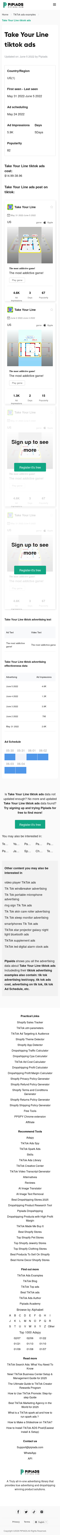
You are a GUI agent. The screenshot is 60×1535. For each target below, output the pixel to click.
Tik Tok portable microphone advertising (23, 896)
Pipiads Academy (30, 1303)
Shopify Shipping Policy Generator (30, 1105)
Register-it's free (30, 467)
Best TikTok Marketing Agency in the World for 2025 (30, 1405)
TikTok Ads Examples (30, 1275)
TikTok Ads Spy (30, 1143)
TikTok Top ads (30, 1287)
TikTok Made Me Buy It (30, 1226)
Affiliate (30, 1122)
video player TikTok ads (20, 882)
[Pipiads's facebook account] (18, 1511)
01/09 (17, 1349)
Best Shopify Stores (30, 1232)
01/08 (30, 1349)
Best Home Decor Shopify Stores (30, 1260)
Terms (27, 1522)
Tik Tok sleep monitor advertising (26, 917)
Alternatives (30, 1177)
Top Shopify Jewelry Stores (30, 1243)
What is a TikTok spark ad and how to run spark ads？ (30, 1414)
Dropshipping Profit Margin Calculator (30, 1073)
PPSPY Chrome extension (30, 1116)
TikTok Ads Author (30, 1298)
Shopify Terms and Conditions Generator (30, 1092)
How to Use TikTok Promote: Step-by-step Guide (30, 1395)
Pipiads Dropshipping (30, 1211)
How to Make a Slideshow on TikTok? (30, 1422)
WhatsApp (30, 1453)
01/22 (43, 1338)
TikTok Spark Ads (30, 1149)
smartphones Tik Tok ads (21, 923)
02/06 (30, 1338)
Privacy (16, 1522)
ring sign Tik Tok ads (18, 905)
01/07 (43, 1349)
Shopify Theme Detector (30, 1039)
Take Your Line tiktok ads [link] (16, 20)
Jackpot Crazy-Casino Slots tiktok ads (18, 851)
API (30, 1458)
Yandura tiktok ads (18, 844)
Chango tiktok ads (41, 851)
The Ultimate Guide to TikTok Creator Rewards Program (30, 1386)
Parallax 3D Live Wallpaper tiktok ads (30, 844)
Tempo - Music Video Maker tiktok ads (7, 844)
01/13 (30, 1343)
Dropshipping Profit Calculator (30, 1067)
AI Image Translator (30, 1188)
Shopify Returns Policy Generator (30, 1099)
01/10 (43, 1343)
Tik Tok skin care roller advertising (27, 911)
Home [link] (5, 14)
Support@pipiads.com (30, 1447)
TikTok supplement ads (19, 940)
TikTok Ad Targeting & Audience (30, 1033)
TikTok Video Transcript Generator (30, 1171)
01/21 (17, 1343)
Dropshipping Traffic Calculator (30, 1050)
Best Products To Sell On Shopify (30, 1254)
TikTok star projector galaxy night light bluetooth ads (26, 931)
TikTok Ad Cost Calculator (30, 1062)
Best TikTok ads (30, 1292)
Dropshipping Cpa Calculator (30, 1056)
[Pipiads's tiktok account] (33, 1511)
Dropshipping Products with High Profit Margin (30, 1218)
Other (50, 1326)
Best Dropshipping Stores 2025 (30, 1199)
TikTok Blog (30, 1281)
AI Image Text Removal (30, 1194)
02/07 (17, 1338)
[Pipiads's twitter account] (26, 1511)
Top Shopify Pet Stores (30, 1237)
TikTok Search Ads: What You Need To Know (30, 1366)
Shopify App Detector (30, 1045)
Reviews (30, 1183)
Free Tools (30, 1111)
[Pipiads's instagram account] (41, 1511)
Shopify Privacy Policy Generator (30, 1079)
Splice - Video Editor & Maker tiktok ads (30, 851)
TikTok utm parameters (30, 1028)
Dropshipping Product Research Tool (30, 1205)
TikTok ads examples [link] (24, 14)
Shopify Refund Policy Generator (30, 1084)
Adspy (30, 1137)
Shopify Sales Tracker (30, 1022)
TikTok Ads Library (30, 1160)
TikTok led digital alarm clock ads (26, 946)
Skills (30, 1154)
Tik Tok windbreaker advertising (25, 888)
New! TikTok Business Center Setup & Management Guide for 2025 (30, 1376)
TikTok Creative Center (30, 1166)
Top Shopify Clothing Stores (30, 1249)
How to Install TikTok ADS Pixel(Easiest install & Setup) (30, 1430)
